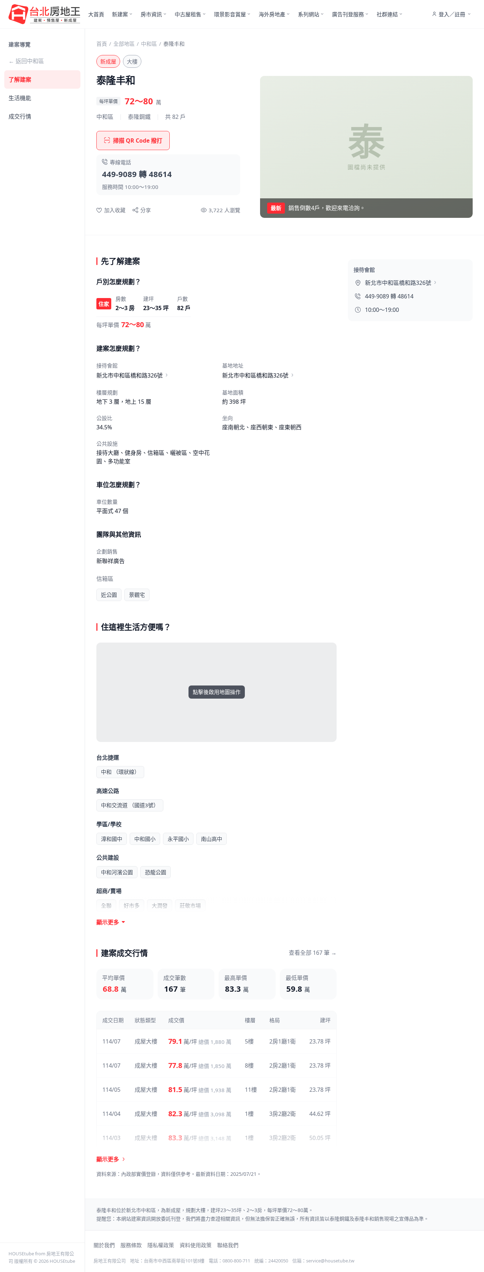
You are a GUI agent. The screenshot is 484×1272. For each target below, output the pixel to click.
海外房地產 (272, 14)
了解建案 (20, 79)
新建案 (120, 14)
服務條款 (131, 1245)
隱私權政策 (160, 1245)
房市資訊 (151, 14)
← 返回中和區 (26, 61)
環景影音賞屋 (230, 14)
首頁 (101, 43)
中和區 (149, 43)
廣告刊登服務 (348, 14)
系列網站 (308, 14)
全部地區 (124, 43)
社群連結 (387, 14)
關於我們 (104, 1245)
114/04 (111, 1114)
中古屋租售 (188, 14)
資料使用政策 (196, 1245)
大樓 (132, 61)
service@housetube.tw (330, 1260)
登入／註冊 (452, 14)
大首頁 (96, 14)
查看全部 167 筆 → (313, 953)
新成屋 (108, 61)
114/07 (111, 1041)
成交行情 (20, 116)
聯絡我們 (227, 1245)
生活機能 (20, 98)
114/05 (111, 1090)
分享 (145, 210)
